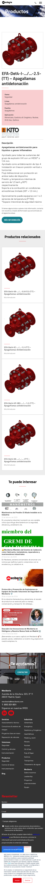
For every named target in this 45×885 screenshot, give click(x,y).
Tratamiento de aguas (32, 764)
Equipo (26, 787)
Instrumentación (8, 753)
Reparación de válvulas (10, 737)
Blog (3, 773)
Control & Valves (8, 765)
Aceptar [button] (17, 880)
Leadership (28, 776)
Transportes (28, 761)
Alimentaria (28, 723)
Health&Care (29, 734)
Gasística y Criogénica (32, 730)
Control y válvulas (8, 749)
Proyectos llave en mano (11, 733)
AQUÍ (9, 863)
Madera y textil (30, 738)
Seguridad (5, 745)
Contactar (22, 672)
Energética (28, 726)
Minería (27, 742)
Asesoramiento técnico (10, 723)
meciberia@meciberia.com (12, 702)
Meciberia (28, 769)
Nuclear (27, 745)
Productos (6, 758)
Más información (12, 220)
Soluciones (6, 742)
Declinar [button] (27, 880)
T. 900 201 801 (9, 704)
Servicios (5, 719)
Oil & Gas (27, 749)
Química (27, 757)
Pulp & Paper (29, 753)
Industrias (28, 719)
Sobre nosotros (30, 773)
